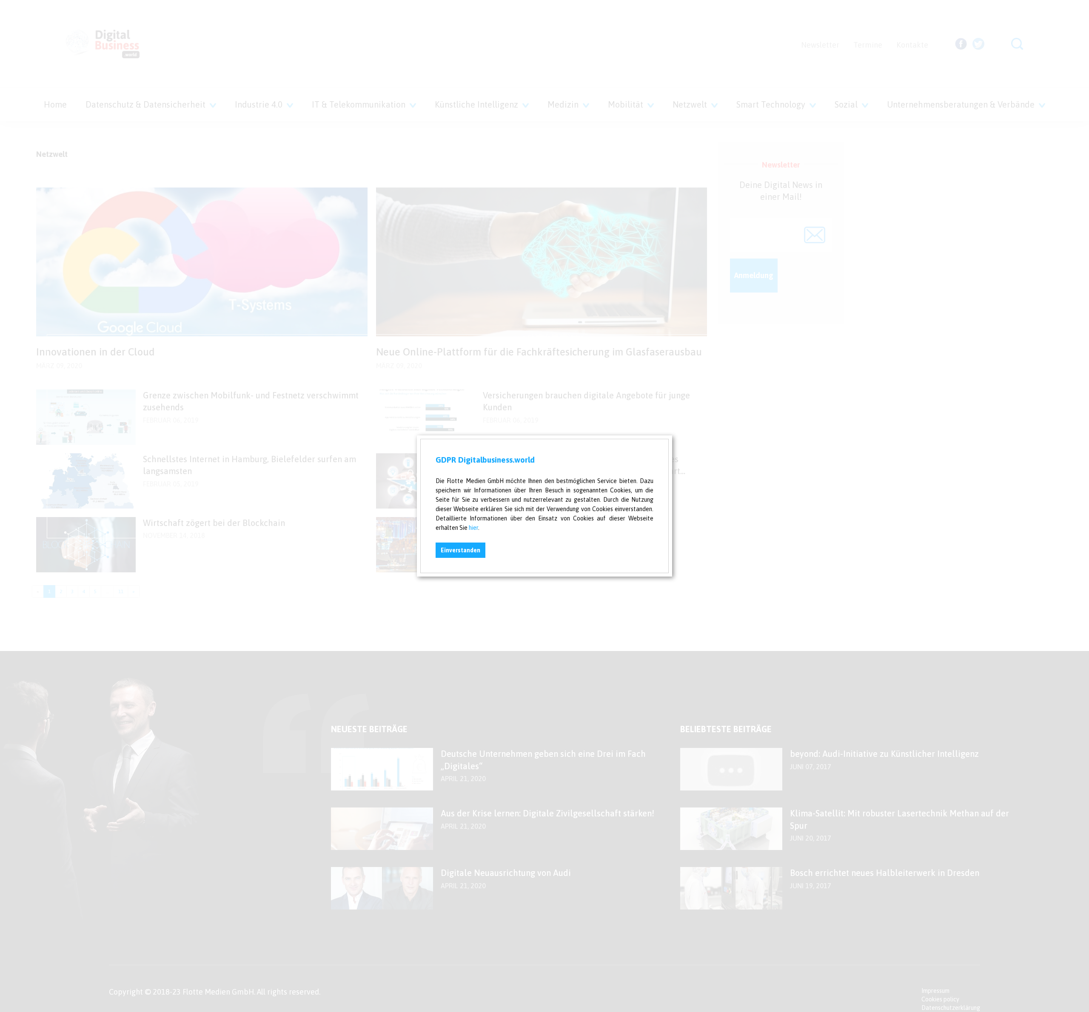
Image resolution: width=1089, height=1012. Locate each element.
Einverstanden (460, 550)
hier (473, 527)
